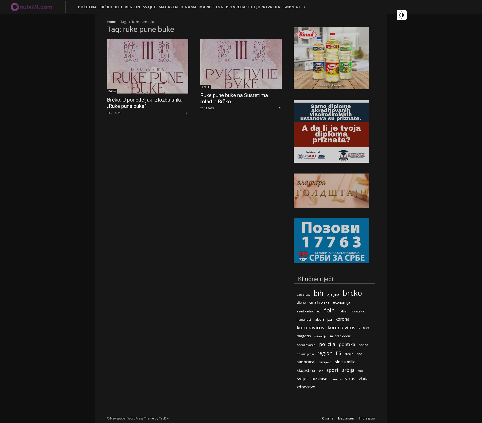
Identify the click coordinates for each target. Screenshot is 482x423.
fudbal (342, 311)
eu (319, 311)
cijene (301, 302)
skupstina (306, 370)
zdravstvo (306, 386)
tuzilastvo (319, 378)
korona (342, 319)
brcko (352, 293)
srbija (348, 370)
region (324, 353)
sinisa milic (345, 362)
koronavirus (310, 327)
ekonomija (341, 302)
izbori (319, 319)
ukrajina (336, 379)
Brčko (112, 91)
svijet (302, 378)
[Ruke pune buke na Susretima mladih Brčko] (241, 64)
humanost (304, 319)
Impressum (367, 418)
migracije (320, 336)
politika (347, 344)
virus (350, 378)
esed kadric (305, 311)
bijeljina (333, 294)
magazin (304, 335)
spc (320, 371)
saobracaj (306, 361)
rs (338, 352)
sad (359, 354)
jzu (329, 319)
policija (327, 344)
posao (363, 345)
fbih (329, 310)
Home (111, 22)
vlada (364, 378)
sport (332, 370)
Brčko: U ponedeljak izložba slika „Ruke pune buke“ (145, 103)
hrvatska (357, 311)
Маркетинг (346, 418)
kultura (364, 328)
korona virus (341, 327)
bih (318, 293)
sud (360, 371)
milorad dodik (340, 336)
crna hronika (319, 302)
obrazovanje (306, 345)
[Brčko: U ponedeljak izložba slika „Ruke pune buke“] (147, 66)
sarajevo (325, 362)
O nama (327, 418)
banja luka (303, 294)
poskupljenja (305, 354)
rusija (349, 354)
